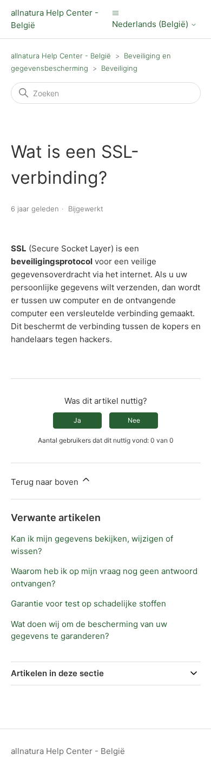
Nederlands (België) (151, 24)
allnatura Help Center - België (61, 55)
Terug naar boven (46, 482)
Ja (77, 420)
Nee (134, 420)
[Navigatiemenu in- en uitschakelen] (115, 12)
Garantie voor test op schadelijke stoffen (88, 603)
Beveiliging (119, 68)
